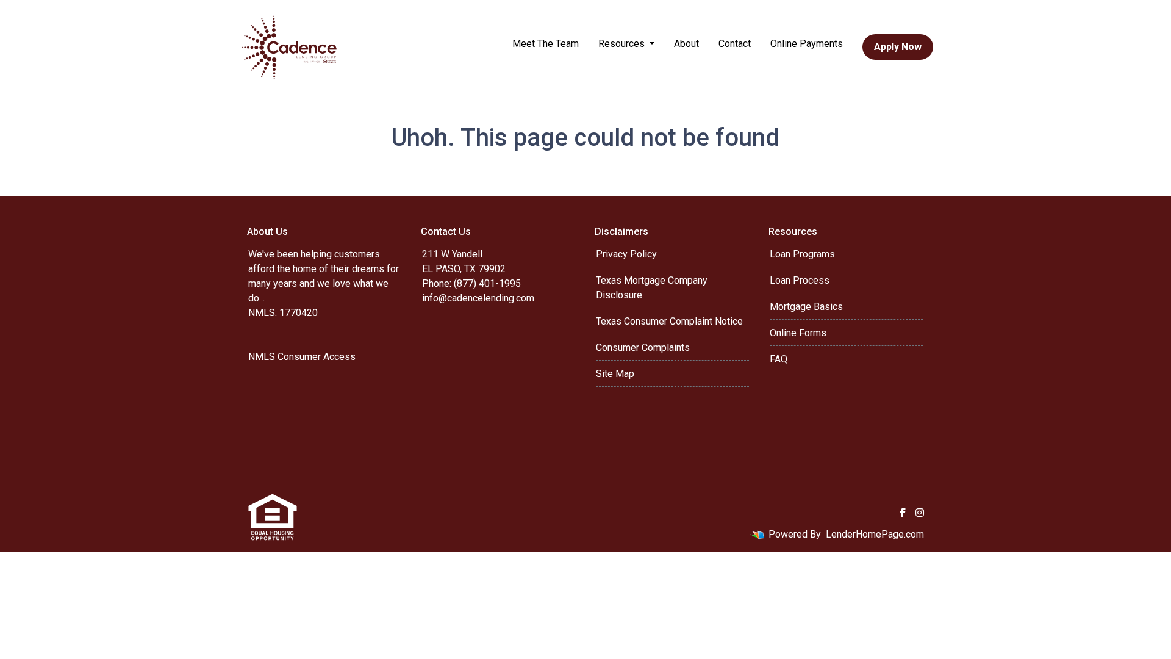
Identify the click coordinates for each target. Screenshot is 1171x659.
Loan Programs (802, 254)
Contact (734, 43)
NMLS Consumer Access (302, 356)
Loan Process (799, 280)
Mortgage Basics (806, 306)
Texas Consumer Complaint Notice (669, 321)
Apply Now (898, 46)
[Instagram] (919, 512)
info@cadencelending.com (478, 298)
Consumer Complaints (643, 347)
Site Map (615, 374)
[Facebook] (903, 512)
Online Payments (806, 43)
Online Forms (798, 333)
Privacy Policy (626, 254)
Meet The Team (545, 43)
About (686, 43)
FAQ (778, 359)
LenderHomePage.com (875, 534)
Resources (622, 43)
